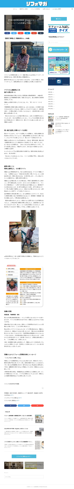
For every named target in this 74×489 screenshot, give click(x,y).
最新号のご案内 (24, 9)
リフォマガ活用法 (35, 9)
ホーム (15, 9)
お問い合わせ (46, 9)
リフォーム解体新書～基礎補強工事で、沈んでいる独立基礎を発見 (19, 415)
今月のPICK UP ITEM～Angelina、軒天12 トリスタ (16, 428)
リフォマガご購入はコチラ (23, 456)
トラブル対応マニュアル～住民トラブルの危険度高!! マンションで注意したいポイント (24, 441)
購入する (58, 19)
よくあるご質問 (57, 9)
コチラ (12, 395)
